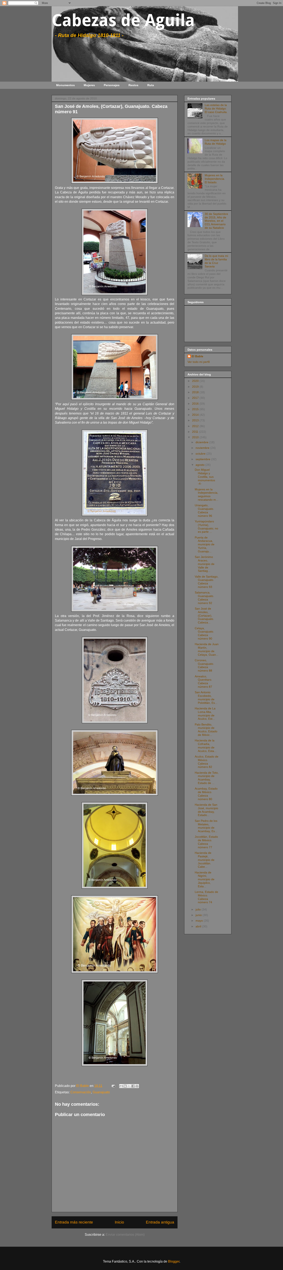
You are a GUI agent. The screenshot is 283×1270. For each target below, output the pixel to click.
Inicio (119, 1222)
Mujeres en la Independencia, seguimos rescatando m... (206, 494)
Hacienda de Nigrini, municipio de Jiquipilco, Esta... (204, 879)
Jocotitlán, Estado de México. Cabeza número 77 (206, 842)
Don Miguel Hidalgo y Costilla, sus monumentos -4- (205, 476)
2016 (196, 403)
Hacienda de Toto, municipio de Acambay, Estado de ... (207, 778)
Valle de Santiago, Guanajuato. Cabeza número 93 (206, 582)
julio (199, 909)
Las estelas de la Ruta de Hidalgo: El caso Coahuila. (216, 108)
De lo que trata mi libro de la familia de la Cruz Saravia (216, 261)
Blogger (173, 1261)
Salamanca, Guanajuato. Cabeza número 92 (204, 597)
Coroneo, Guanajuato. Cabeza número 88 (204, 665)
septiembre (203, 459)
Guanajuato (101, 1092)
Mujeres (89, 85)
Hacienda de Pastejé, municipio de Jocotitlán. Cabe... (204, 859)
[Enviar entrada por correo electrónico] (113, 1086)
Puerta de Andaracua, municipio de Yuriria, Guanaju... (204, 544)
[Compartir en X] (129, 1086)
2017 (196, 397)
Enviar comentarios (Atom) (125, 1234)
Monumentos (65, 85)
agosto (200, 464)
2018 (196, 392)
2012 (196, 426)
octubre (201, 453)
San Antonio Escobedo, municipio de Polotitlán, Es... (206, 697)
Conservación (80, 1092)
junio (199, 915)
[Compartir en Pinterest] (137, 1086)
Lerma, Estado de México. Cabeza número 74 (206, 897)
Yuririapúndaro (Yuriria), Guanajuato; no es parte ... (206, 526)
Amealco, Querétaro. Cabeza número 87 (203, 681)
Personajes (112, 85)
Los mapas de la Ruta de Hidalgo (215, 141)
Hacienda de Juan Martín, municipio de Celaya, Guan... (207, 649)
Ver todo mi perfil (198, 361)
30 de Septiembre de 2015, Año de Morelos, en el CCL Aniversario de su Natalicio (216, 220)
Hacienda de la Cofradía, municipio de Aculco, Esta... (205, 745)
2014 (196, 414)
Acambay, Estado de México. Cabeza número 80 (206, 794)
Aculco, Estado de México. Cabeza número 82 (206, 761)
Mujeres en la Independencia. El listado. (215, 179)
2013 (196, 420)
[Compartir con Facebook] (133, 1086)
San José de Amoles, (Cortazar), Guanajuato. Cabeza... (204, 615)
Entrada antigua (160, 1222)
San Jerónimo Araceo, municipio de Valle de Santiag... (204, 563)
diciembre (202, 442)
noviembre (203, 447)
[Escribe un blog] (125, 1086)
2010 (196, 437)
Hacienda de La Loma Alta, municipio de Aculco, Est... (205, 713)
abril (199, 926)
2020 (196, 380)
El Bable (197, 356)
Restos (133, 85)
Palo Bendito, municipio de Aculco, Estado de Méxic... (206, 729)
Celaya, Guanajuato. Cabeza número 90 (204, 633)
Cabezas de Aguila (123, 20)
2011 (195, 431)
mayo (200, 920)
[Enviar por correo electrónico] (121, 1086)
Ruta (150, 85)
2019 (196, 386)
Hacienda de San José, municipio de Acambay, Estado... (206, 810)
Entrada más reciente (74, 1222)
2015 (196, 409)
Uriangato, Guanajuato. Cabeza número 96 (204, 510)
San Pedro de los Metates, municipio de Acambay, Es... (206, 826)
